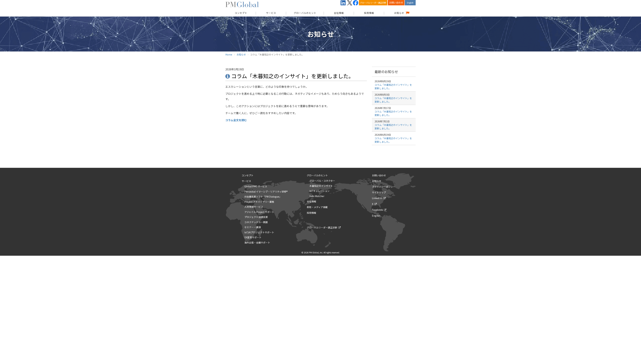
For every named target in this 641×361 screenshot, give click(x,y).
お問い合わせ (396, 2)
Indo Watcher (316, 196)
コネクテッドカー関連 (256, 222)
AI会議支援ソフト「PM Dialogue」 (262, 196)
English (410, 2)
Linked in (377, 198)
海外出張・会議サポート (257, 242)
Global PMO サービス (255, 186)
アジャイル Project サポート (259, 212)
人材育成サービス (253, 206)
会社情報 (339, 13)
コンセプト (247, 175)
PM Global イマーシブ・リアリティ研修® (266, 191)
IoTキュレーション (319, 191)
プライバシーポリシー (383, 186)
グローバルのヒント (305, 13)
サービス (271, 13)
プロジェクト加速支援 (256, 217)
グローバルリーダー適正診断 (373, 2)
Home (228, 54)
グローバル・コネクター (322, 180)
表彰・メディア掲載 (317, 207)
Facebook (377, 209)
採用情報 (369, 13)
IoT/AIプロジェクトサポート (259, 232)
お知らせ (399, 13)
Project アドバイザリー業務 (259, 201)
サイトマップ (379, 192)
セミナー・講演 (252, 227)
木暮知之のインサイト (321, 186)
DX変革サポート (252, 237)
